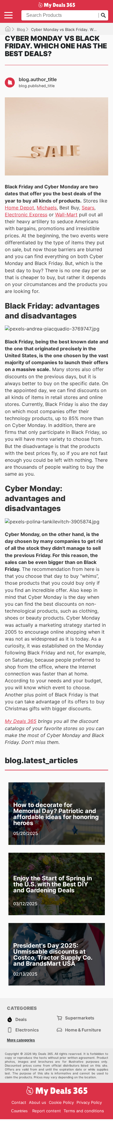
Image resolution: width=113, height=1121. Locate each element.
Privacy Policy (89, 1102)
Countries (19, 1111)
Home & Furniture (83, 1029)
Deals (21, 1019)
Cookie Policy (61, 1102)
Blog (21, 29)
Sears (88, 208)
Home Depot (19, 208)
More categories (21, 1040)
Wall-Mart (66, 215)
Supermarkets (79, 1017)
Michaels (47, 208)
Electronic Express (26, 215)
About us (37, 1102)
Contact (18, 1102)
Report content (46, 1110)
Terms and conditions (84, 1110)
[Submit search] (103, 15)
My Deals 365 (20, 721)
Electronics (27, 1029)
